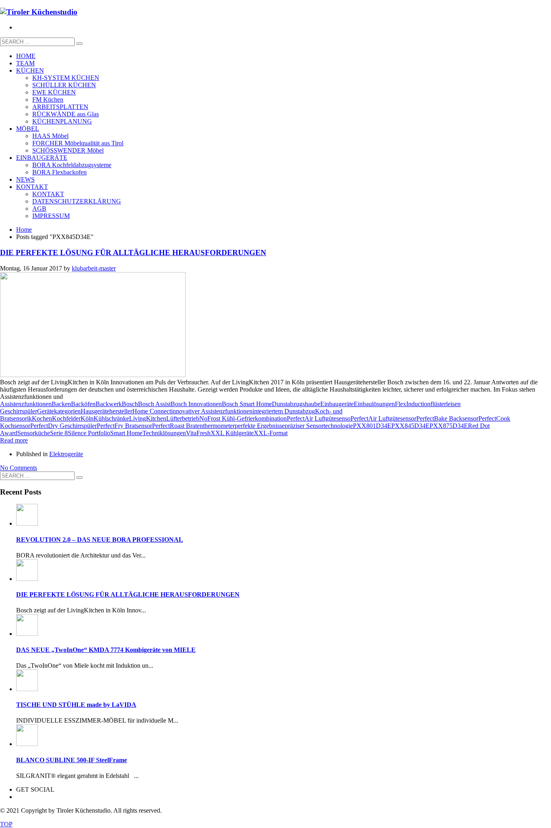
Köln (87, 418)
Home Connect (151, 411)
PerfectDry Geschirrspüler (63, 425)
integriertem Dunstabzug (284, 411)
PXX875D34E (449, 425)
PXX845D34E (410, 425)
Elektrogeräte (66, 454)
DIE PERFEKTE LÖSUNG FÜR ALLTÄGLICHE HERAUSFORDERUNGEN (133, 252)
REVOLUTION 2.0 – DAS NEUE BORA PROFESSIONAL (99, 539)
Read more (14, 440)
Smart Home (126, 433)
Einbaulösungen (374, 403)
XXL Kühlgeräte (232, 433)
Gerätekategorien (59, 411)
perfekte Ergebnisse (260, 425)
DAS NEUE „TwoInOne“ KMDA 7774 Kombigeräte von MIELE (106, 649)
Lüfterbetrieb (182, 418)
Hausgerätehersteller (106, 411)
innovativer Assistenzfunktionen (212, 411)
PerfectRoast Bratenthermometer (193, 425)
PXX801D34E (372, 425)
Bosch (130, 403)
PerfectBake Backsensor (447, 418)
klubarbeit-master (94, 268)
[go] (79, 43)
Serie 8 (59, 433)
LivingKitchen (147, 418)
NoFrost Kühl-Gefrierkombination (243, 418)
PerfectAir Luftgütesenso (319, 418)
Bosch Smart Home (247, 403)
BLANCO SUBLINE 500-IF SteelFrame (71, 760)
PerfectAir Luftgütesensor (383, 418)
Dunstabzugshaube (296, 403)
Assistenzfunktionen (26, 403)
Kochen (42, 418)
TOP (6, 824)
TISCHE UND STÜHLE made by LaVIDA (76, 704)
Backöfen (83, 403)
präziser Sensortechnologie (319, 425)
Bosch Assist (154, 403)
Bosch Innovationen (196, 403)
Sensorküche (33, 433)
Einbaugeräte (337, 403)
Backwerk (109, 403)
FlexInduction (412, 403)
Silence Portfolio (89, 433)
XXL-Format (271, 433)
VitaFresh (198, 433)
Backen (61, 403)
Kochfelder (66, 418)
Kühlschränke (111, 418)
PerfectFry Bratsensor (124, 425)
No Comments (18, 467)
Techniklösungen (164, 433)
